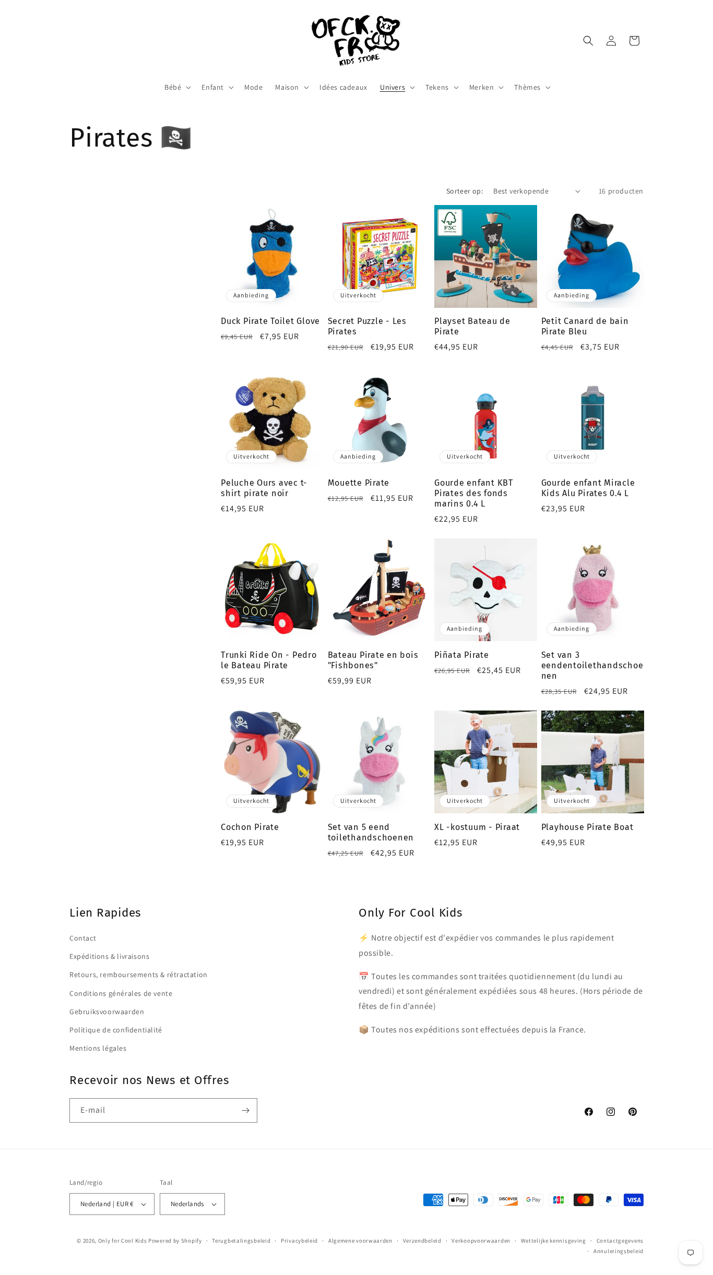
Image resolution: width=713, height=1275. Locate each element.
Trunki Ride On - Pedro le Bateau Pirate (269, 660)
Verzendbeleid (422, 1240)
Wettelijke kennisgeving (553, 1240)
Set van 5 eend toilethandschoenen (371, 832)
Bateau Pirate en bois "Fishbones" (373, 660)
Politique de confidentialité (115, 1030)
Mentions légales (98, 1048)
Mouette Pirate (359, 483)
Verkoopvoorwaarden (480, 1240)
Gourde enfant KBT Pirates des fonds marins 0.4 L (473, 493)
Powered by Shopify (175, 1240)
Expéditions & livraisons (109, 956)
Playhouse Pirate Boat (587, 827)
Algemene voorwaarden (360, 1240)
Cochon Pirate (250, 827)
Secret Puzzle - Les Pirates (367, 326)
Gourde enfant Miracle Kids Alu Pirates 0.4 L (588, 488)
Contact (82, 938)
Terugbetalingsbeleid (241, 1240)
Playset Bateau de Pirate (472, 326)
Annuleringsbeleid (618, 1251)
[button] (176, 87)
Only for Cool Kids (122, 1240)
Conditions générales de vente (120, 993)
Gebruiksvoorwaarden (106, 1011)
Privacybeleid (299, 1240)
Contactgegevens (620, 1240)
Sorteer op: (464, 191)
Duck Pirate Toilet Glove (270, 321)
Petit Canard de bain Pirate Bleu (585, 326)
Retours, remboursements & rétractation (138, 974)
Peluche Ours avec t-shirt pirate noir (264, 488)
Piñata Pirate (461, 655)
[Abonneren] (245, 1110)
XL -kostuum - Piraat (477, 827)
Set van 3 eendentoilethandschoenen (592, 665)
